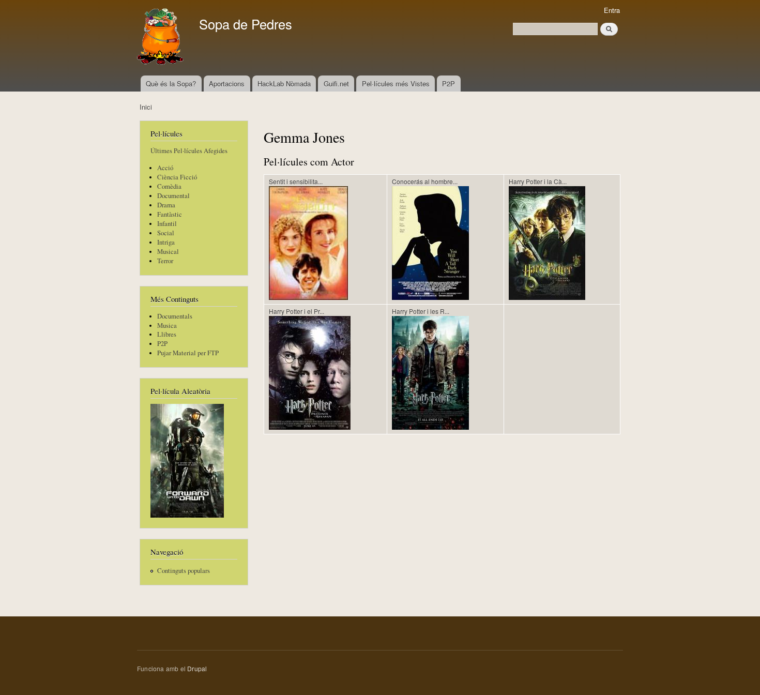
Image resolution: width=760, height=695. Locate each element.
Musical (168, 251)
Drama (166, 205)
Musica (167, 325)
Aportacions (227, 83)
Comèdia (169, 186)
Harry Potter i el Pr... (296, 311)
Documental (173, 195)
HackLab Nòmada (284, 83)
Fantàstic (169, 214)
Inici (146, 107)
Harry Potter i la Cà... (538, 181)
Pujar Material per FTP (188, 353)
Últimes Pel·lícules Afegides (188, 150)
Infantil (167, 223)
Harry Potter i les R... (420, 311)
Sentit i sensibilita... (296, 181)
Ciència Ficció (177, 177)
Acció (165, 167)
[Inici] (161, 37)
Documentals (174, 316)
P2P (448, 83)
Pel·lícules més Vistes (396, 83)
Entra (612, 10)
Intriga (166, 242)
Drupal (197, 668)
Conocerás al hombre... (425, 181)
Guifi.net (336, 83)
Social (165, 233)
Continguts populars (183, 570)
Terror (165, 260)
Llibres (166, 334)
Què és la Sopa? (171, 83)
